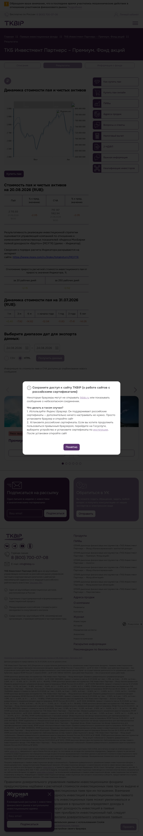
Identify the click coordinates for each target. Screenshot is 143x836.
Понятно (71, 447)
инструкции (100, 429)
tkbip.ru (84, 397)
